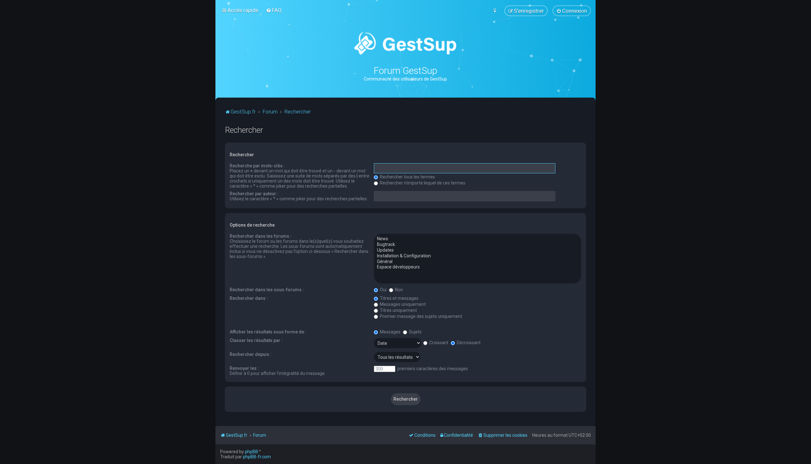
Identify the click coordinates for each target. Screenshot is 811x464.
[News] (477, 239)
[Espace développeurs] (477, 267)
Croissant (438, 342)
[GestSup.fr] (405, 43)
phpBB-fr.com (257, 456)
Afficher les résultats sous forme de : (268, 331)
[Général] (477, 262)
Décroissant (468, 342)
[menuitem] (274, 10)
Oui (382, 289)
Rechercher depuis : (250, 354)
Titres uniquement (398, 310)
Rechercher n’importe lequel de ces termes (422, 182)
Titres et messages (398, 298)
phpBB (251, 451)
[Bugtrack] (477, 245)
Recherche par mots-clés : (257, 165)
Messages (389, 331)
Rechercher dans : (249, 298)
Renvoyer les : (244, 368)
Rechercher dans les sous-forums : (267, 289)
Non (398, 289)
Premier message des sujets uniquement (420, 316)
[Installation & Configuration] (477, 256)
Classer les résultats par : (256, 340)
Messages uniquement (402, 304)
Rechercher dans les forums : (260, 236)
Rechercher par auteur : (254, 193)
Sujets (415, 331)
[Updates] (477, 250)
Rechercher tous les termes (407, 176)
